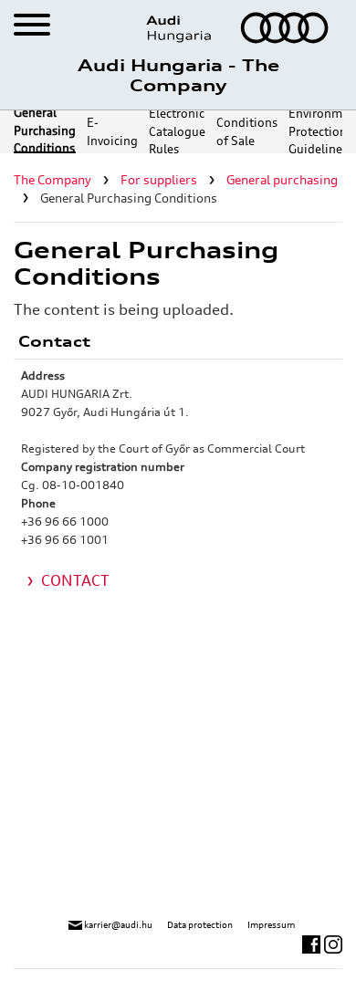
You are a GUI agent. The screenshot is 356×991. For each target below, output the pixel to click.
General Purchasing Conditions (45, 131)
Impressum (271, 924)
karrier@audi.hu (117, 924)
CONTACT (75, 580)
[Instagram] (333, 943)
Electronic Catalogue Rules (177, 131)
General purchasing (282, 179)
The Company (52, 179)
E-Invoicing (112, 131)
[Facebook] (313, 943)
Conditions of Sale (246, 131)
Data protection (200, 924)
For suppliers (158, 179)
